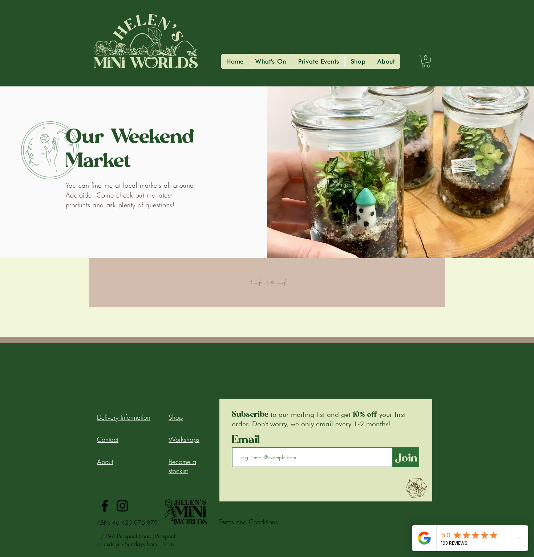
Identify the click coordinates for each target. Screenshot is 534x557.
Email (247, 438)
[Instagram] (122, 505)
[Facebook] (104, 505)
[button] (271, 61)
